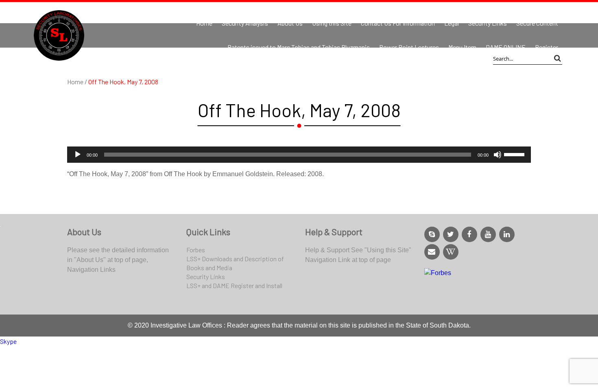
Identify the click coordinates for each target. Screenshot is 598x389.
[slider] (515, 153)
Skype (8, 341)
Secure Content (537, 23)
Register (546, 47)
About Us (290, 23)
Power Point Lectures (409, 47)
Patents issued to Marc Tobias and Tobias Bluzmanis (298, 47)
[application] (299, 154)
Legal (451, 23)
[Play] (78, 155)
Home (204, 23)
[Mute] (497, 155)
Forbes (195, 250)
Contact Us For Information (398, 23)
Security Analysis (245, 23)
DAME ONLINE (506, 47)
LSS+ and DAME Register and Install (234, 285)
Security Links (487, 23)
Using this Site (331, 23)
